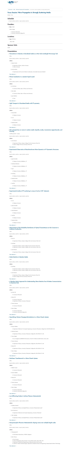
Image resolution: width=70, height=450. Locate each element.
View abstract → (12, 74)
